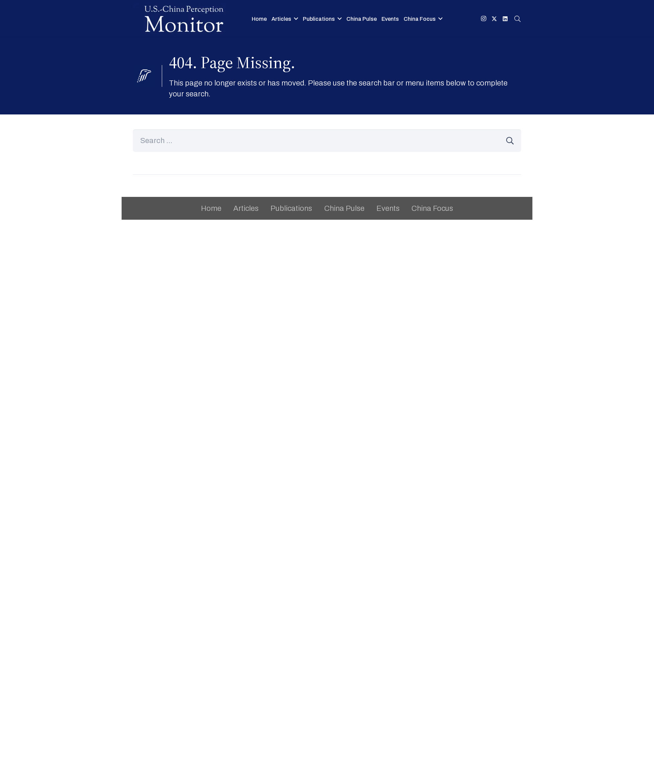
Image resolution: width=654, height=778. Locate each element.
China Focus (432, 208)
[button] (296, 18)
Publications (291, 208)
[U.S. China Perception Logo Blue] (184, 18)
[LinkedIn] (505, 18)
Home (211, 208)
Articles (246, 208)
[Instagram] (483, 18)
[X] (494, 18)
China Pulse (344, 208)
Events (388, 208)
